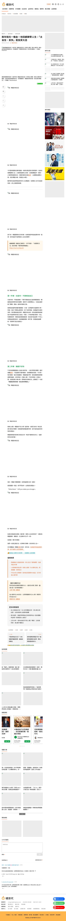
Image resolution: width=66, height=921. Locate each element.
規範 (3, 854)
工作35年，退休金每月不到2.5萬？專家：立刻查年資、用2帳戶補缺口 (57, 83)
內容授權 (23, 904)
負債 (26, 630)
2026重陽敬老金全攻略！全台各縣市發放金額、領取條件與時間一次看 (57, 55)
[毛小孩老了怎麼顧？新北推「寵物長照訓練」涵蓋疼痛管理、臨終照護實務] (47, 75)
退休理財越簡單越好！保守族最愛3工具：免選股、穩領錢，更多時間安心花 (11, 808)
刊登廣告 (8, 915)
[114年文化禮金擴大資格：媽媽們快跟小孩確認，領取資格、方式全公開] (11, 698)
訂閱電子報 (22, 908)
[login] (60, 4)
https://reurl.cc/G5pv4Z (16, 248)
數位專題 (47, 9)
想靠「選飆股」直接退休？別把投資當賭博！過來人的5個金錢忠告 (32, 768)
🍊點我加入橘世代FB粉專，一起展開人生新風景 (21, 553)
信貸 (17, 630)
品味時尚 (30, 9)
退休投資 (17, 34)
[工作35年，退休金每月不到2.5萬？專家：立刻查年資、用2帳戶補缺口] (47, 84)
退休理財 (5, 9)
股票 (22, 630)
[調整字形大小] (3, 105)
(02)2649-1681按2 (27, 902)
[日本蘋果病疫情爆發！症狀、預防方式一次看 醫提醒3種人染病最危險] (33, 658)
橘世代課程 (10, 906)
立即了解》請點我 (14, 590)
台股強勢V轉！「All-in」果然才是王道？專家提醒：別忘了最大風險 (32, 788)
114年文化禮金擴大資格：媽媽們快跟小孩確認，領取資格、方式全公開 (11, 708)
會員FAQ (17, 906)
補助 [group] (21, 13)
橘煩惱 (36, 9)
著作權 (30, 915)
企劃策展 (54, 9)
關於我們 (52, 915)
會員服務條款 (36, 908)
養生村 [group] (4, 13)
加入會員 (10, 908)
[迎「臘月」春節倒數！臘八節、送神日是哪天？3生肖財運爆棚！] (11, 658)
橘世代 (3, 34)
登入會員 (16, 908)
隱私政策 (43, 908)
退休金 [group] (9, 13)
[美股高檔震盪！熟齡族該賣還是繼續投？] (33, 799)
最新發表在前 (38, 860)
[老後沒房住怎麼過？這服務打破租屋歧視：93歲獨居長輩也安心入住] (47, 79)
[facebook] (53, 4)
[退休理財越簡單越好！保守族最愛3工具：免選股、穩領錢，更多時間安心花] (11, 799)
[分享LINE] (3, 91)
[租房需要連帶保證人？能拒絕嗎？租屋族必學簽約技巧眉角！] (33, 678)
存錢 (31, 630)
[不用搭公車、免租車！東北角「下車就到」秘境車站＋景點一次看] (47, 60)
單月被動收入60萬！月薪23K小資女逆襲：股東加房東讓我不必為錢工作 (11, 788)
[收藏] (3, 100)
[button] (63, 4)
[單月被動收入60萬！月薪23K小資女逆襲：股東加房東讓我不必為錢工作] (11, 779)
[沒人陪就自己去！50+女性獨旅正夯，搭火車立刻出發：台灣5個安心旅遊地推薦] (47, 65)
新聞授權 (20, 915)
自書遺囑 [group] (16, 13)
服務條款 (26, 915)
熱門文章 (47, 50)
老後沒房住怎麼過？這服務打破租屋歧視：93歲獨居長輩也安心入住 (57, 79)
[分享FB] (3, 87)
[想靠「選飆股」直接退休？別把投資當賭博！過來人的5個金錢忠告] (33, 759)
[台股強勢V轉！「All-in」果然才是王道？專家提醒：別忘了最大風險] (33, 779)
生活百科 (24, 9)
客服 (15, 915)
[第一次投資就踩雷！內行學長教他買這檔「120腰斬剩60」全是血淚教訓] (11, 759)
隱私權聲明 (35, 915)
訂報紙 (47, 915)
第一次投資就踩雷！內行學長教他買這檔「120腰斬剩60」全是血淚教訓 (11, 768)
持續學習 (11, 9)
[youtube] (58, 4)
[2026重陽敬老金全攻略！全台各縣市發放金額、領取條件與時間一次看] (47, 56)
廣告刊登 (17, 904)
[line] (55, 4)
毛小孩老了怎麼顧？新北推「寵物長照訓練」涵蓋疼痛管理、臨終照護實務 (57, 74)
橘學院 (42, 9)
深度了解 (7, 741)
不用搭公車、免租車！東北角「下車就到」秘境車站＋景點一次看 (57, 60)
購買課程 (48, 4)
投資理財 (11, 630)
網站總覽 (58, 915)
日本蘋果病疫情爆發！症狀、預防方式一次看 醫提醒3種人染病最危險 (32, 668)
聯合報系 (42, 915)
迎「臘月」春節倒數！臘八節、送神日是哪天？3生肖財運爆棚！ (11, 668)
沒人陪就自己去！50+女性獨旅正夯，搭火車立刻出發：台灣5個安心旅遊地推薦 (57, 64)
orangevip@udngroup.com (14, 902)
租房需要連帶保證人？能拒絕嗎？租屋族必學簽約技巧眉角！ (32, 688)
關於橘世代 (10, 904)
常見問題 (29, 908)
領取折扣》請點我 (14, 599)
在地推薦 (17, 9)
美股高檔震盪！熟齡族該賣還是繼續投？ (32, 808)
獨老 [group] (26, 13)
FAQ (12, 915)
